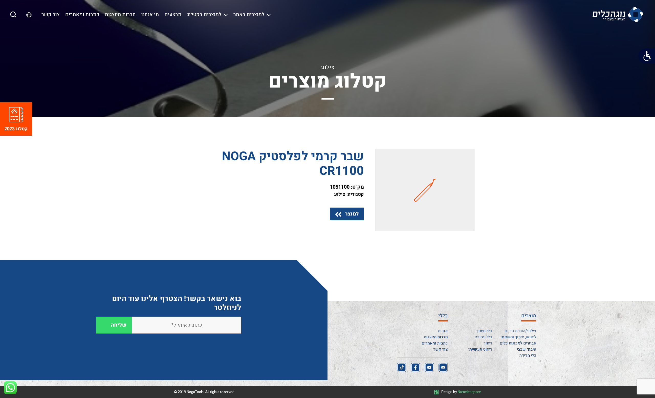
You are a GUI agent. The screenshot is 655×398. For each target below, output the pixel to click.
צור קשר (50, 14)
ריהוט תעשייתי (480, 349)
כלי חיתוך (484, 331)
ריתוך (488, 343)
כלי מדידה (527, 355)
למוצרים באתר (248, 14)
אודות (443, 331)
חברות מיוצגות (120, 14)
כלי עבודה (483, 337)
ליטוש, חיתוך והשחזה (518, 337)
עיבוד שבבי (526, 349)
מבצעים (173, 14)
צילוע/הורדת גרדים (520, 331)
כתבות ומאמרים (82, 14)
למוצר (352, 214)
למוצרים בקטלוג (204, 14)
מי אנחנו (150, 14)
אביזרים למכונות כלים (518, 343)
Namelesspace (469, 392)
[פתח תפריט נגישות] (646, 56)
